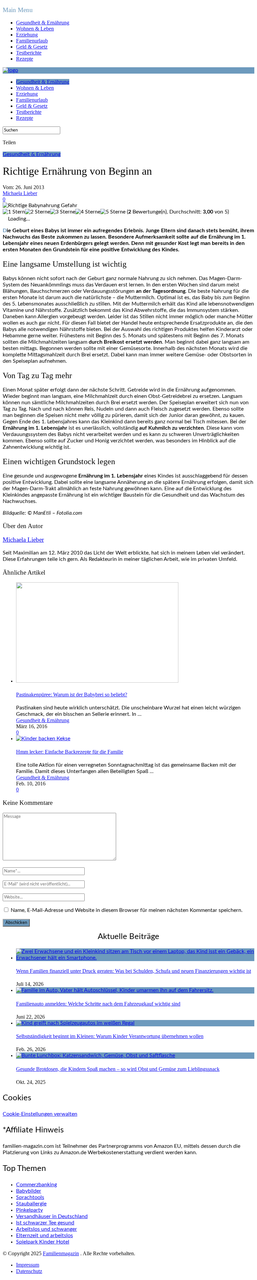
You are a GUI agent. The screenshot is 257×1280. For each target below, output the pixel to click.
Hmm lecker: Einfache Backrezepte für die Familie (69, 752)
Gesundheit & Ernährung (42, 22)
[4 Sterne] (87, 212)
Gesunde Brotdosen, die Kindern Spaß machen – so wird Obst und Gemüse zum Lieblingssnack (118, 1069)
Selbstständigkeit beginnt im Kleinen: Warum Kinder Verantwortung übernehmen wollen (109, 1036)
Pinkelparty (29, 1210)
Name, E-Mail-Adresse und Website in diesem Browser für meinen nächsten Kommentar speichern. (127, 910)
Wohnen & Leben (35, 28)
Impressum (27, 1265)
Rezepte (24, 59)
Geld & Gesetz (32, 47)
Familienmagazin (61, 1253)
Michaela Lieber (20, 193)
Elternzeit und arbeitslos (44, 1235)
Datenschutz (29, 1271)
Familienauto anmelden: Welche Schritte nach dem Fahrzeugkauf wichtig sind (98, 1004)
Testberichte (28, 53)
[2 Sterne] (37, 212)
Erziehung (27, 34)
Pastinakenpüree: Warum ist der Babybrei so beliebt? (71, 694)
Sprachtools (30, 1197)
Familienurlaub (32, 41)
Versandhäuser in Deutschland (52, 1216)
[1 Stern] (14, 212)
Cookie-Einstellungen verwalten (40, 1114)
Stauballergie (31, 1203)
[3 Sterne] (62, 212)
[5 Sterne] (112, 212)
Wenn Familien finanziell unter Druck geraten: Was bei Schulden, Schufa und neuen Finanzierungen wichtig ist (133, 971)
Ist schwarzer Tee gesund (45, 1222)
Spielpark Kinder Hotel (42, 1242)
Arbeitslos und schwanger (46, 1229)
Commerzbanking (36, 1184)
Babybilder (28, 1191)
